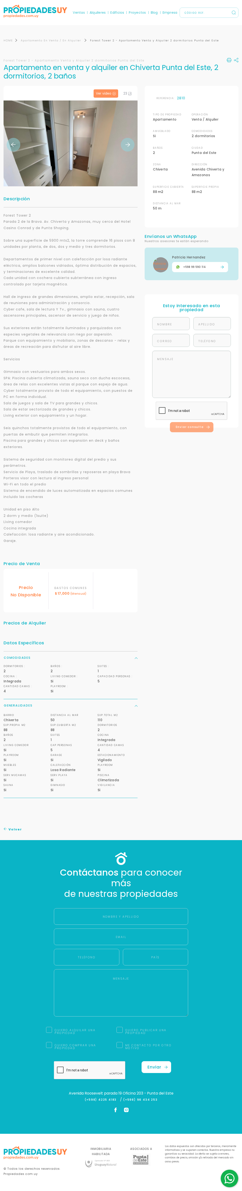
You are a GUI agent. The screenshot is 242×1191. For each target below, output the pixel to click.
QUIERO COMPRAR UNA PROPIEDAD (75, 1046)
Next (127, 145)
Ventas (79, 12)
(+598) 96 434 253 (140, 1099)
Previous (13, 145)
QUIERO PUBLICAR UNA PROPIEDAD (146, 1031)
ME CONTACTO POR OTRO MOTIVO (148, 1046)
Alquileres (98, 12)
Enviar (154, 1067)
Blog (154, 12)
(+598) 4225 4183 (102, 1099)
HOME (8, 40)
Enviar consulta (190, 427)
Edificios (117, 12)
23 (125, 93)
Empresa (170, 12)
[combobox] (80, 595)
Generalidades (18, 705)
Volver (14, 829)
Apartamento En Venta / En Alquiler (51, 40)
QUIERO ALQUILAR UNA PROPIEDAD (75, 1031)
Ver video (103, 93)
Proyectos (137, 12)
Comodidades (17, 658)
